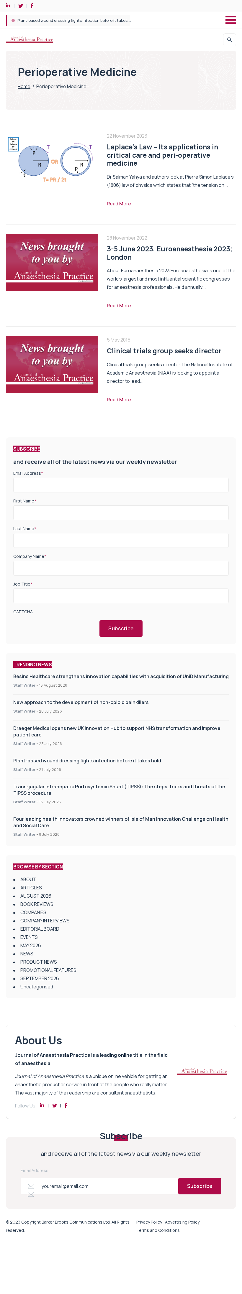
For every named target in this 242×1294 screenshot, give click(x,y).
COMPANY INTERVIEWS (45, 920)
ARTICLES (31, 887)
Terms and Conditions (158, 1230)
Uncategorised (36, 986)
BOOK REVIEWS (36, 904)
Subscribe (121, 628)
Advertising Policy (182, 1222)
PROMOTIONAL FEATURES (48, 970)
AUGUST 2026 (35, 896)
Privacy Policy (149, 1222)
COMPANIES (33, 912)
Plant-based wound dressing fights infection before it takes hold (87, 760)
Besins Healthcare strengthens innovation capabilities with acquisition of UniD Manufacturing (121, 676)
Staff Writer (24, 685)
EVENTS (29, 937)
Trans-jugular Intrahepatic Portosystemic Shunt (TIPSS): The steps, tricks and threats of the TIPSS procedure (117, 20)
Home (24, 86)
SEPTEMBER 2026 (39, 978)
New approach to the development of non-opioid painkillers (81, 702)
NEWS (26, 953)
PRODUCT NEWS (38, 962)
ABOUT (28, 879)
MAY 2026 (30, 945)
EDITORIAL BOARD (39, 929)
